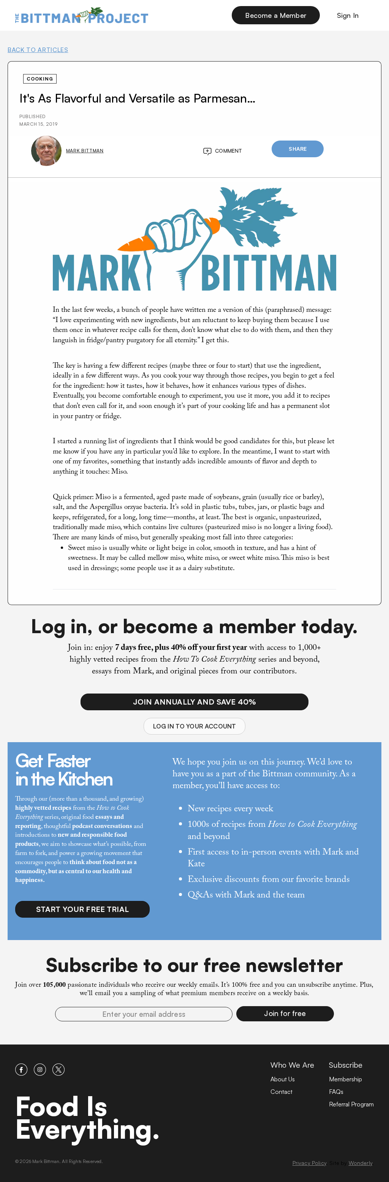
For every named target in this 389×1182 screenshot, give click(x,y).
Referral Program (351, 1104)
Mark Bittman (85, 150)
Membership (345, 1079)
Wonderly (360, 1163)
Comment (228, 150)
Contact (281, 1091)
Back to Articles (38, 50)
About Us (282, 1079)
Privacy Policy (309, 1163)
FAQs (336, 1091)
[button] (285, 1013)
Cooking (40, 79)
